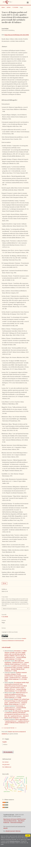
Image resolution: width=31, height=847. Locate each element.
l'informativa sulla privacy (15, 841)
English (4, 742)
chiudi (28, 835)
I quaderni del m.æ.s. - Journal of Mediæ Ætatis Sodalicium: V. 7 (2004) (17, 669)
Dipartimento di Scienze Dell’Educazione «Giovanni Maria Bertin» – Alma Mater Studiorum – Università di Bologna (14, 820)
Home (3, 7)
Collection (13, 831)
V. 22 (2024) (15, 7)
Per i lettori (5, 762)
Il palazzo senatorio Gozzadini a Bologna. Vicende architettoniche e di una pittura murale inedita (16, 675)
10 (13, 728)
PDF (5, 583)
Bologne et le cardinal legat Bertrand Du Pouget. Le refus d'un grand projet (17, 700)
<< (2, 728)
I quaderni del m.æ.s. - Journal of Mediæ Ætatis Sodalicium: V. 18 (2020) (16, 716)
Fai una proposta (8, 752)
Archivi (9, 7)
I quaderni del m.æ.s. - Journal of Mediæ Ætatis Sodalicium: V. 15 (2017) (16, 703)
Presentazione (19, 706)
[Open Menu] (27, 2)
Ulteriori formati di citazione (10, 608)
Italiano (5, 744)
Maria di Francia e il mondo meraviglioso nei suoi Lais (16, 693)
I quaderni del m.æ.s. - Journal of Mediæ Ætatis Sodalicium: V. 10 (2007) (15, 707)
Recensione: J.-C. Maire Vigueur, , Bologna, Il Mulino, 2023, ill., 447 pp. (16, 653)
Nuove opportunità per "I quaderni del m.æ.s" (16, 720)
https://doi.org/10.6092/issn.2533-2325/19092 (17, 35)
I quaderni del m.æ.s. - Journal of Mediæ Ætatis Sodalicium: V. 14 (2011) (17, 663)
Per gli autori (5, 764)
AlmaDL (5, 828)
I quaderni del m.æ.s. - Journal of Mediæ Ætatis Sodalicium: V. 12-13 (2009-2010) (16, 679)
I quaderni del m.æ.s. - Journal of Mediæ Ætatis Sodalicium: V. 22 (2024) (15, 657)
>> (15, 728)
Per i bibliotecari (6, 767)
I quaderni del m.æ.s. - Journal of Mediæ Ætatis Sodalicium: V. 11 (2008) (15, 695)
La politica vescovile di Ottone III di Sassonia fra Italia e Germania (17, 666)
